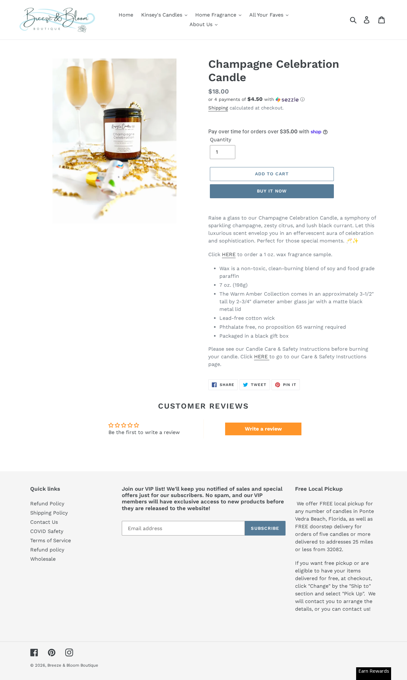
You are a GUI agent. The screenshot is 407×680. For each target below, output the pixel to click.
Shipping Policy (49, 513)
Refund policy (47, 550)
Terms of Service (50, 540)
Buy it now (272, 190)
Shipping (218, 108)
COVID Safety (46, 531)
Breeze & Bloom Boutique (72, 665)
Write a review (263, 429)
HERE (229, 254)
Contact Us (44, 522)
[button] (292, 99)
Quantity (220, 140)
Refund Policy (47, 504)
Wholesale (43, 559)
